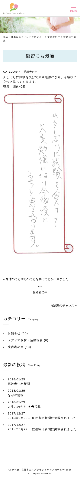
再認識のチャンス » (63, 305)
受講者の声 (16, 347)
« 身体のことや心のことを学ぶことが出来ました (35, 279)
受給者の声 (40, 292)
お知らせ (14, 333)
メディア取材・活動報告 (25, 340)
